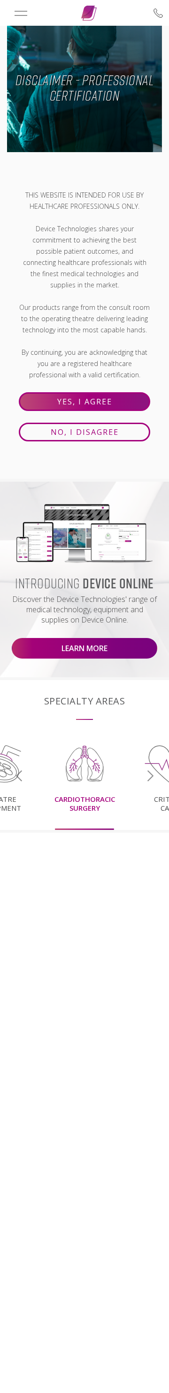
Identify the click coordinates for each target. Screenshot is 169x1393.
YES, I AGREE (84, 401)
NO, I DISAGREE (85, 432)
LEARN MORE (84, 648)
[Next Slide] (150, 776)
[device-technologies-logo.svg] (89, 13)
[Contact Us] (147, 13)
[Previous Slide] (19, 776)
